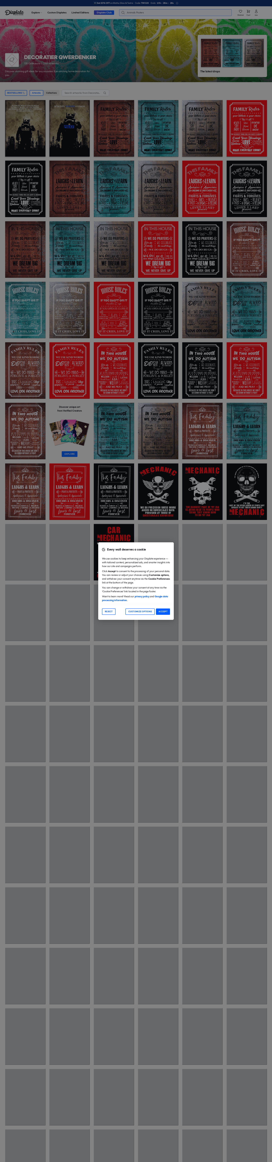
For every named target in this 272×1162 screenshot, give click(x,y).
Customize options (140, 611)
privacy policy (142, 596)
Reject (109, 611)
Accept (163, 611)
